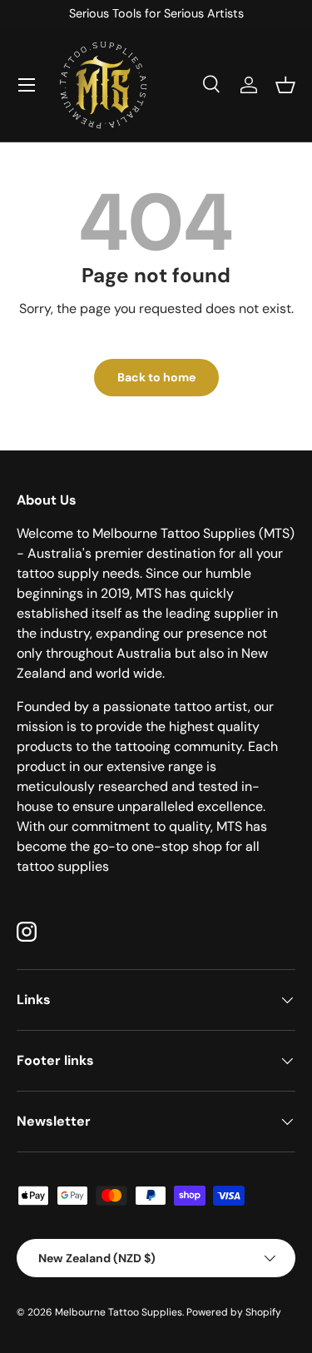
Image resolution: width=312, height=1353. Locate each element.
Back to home (156, 377)
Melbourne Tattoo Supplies (118, 1312)
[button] (285, 85)
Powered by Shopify (233, 1312)
